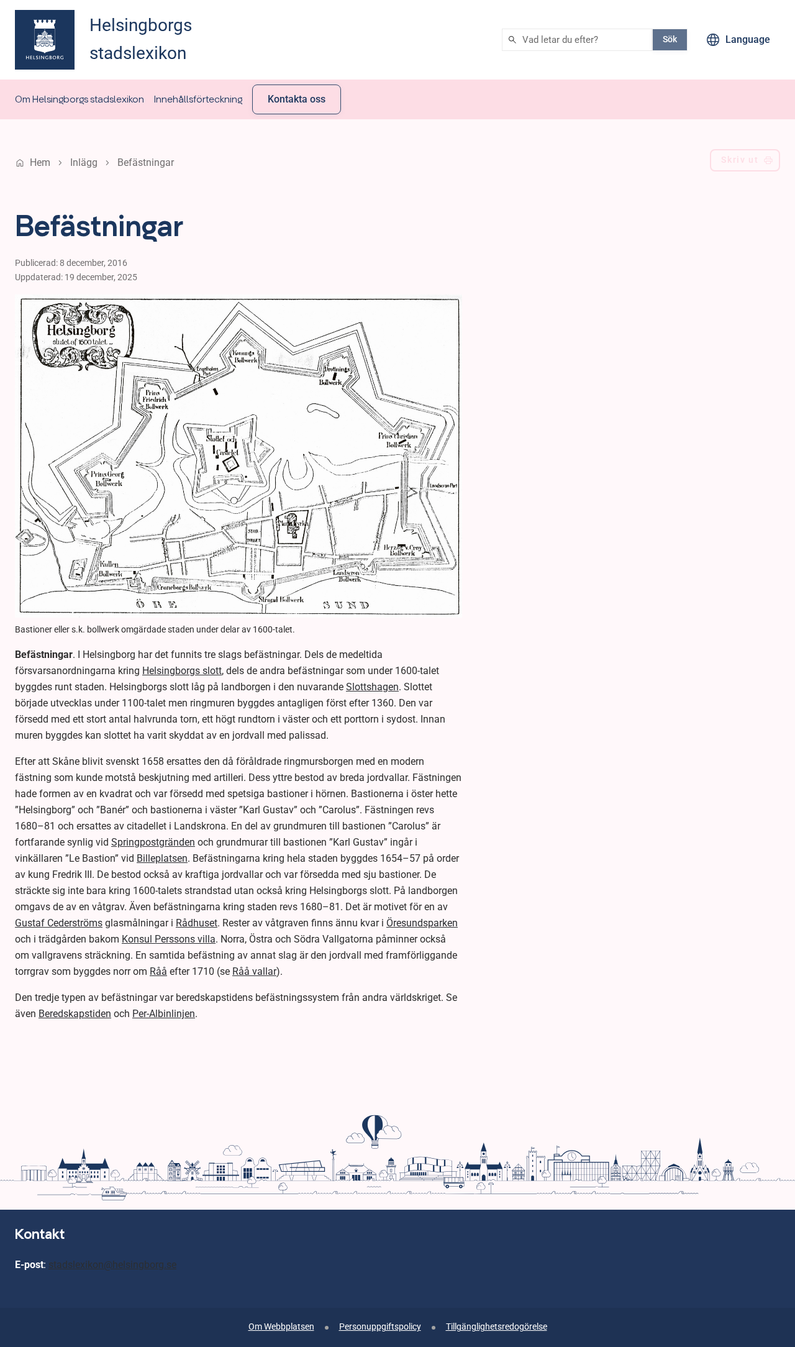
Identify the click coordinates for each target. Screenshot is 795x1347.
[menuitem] (79, 99)
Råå (158, 971)
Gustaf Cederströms (58, 923)
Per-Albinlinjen (163, 1014)
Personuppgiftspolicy (380, 1327)
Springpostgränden (153, 842)
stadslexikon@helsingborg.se (112, 1265)
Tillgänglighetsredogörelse (496, 1327)
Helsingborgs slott (182, 671)
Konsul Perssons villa (169, 939)
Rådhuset (196, 923)
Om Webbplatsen (281, 1327)
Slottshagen (372, 687)
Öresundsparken (422, 923)
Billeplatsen (162, 858)
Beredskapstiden (75, 1014)
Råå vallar (254, 971)
